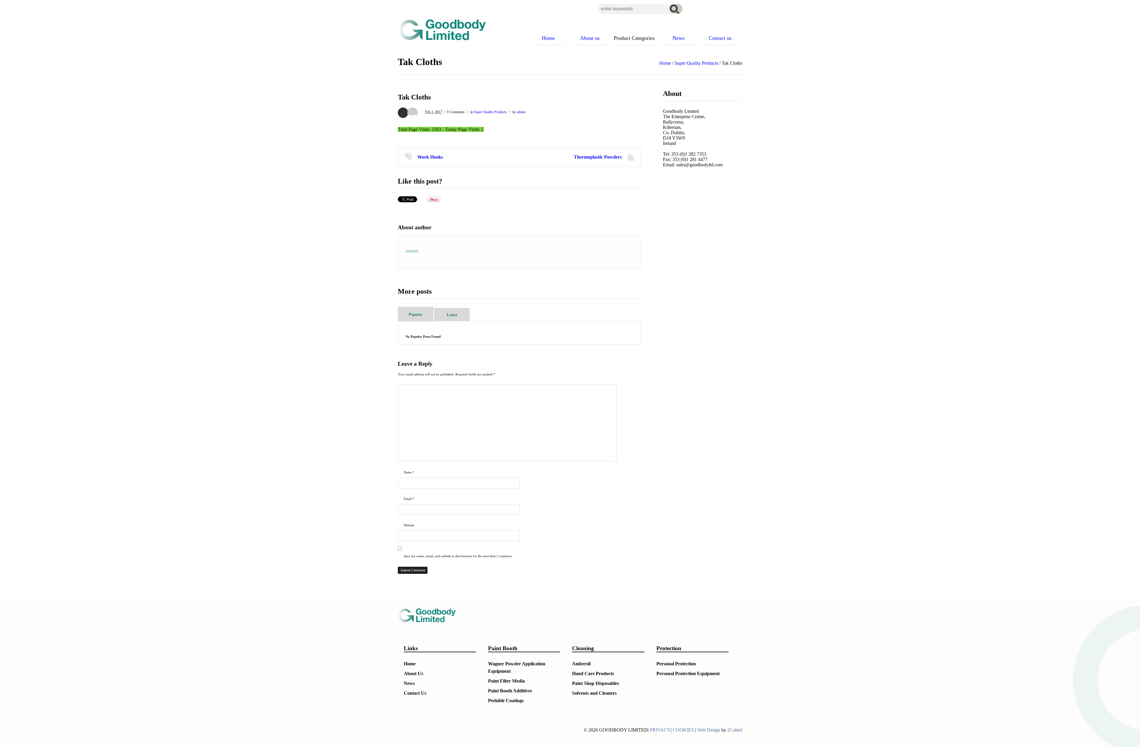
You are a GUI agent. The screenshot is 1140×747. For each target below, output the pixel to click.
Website (409, 525)
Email (409, 498)
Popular (415, 314)
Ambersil (581, 663)
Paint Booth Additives (510, 690)
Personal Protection (676, 663)
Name (409, 472)
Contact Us (415, 693)
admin (521, 112)
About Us (413, 673)
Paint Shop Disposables (595, 683)
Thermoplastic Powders (598, 156)
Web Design (708, 729)
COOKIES (683, 729)
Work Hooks (430, 156)
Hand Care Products (593, 673)
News (409, 683)
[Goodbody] (440, 30)
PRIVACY (660, 729)
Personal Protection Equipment (688, 673)
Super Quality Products (696, 63)
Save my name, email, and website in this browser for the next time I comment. (458, 556)
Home (665, 63)
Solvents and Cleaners (594, 693)
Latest (452, 314)
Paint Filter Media (506, 680)
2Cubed (734, 729)
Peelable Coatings (506, 700)
